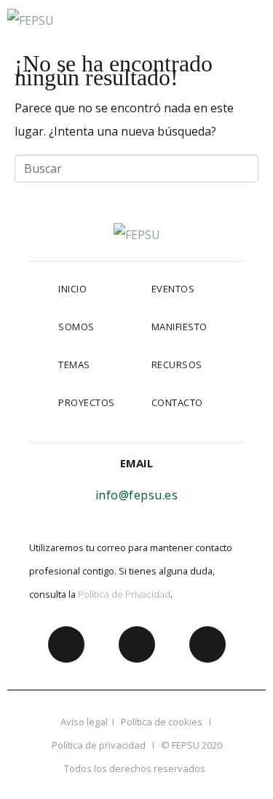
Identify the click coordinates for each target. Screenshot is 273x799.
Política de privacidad (99, 745)
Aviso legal (84, 721)
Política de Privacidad (124, 594)
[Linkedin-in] (207, 644)
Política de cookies (163, 721)
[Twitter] (137, 644)
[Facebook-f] (66, 644)
